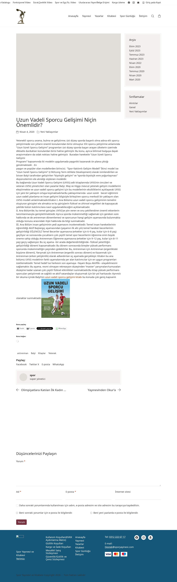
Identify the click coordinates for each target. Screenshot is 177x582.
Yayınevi (79, 540)
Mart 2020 (134, 79)
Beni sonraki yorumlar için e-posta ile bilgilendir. (45, 512)
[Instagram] (134, 3)
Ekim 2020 (134, 67)
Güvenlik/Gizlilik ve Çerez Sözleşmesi (56, 558)
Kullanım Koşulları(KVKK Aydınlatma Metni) (59, 538)
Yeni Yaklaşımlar (49, 131)
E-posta (71, 491)
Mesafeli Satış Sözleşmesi (53, 552)
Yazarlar (79, 544)
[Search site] (152, 16)
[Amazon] (150, 537)
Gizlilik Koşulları (54, 543)
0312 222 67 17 (117, 536)
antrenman (22, 353)
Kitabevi (79, 547)
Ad (18, 491)
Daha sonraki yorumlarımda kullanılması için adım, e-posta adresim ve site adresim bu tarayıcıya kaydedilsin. (79, 505)
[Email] (138, 3)
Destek (108, 547)
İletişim (79, 554)
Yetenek (52, 353)
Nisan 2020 (135, 75)
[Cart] (159, 16)
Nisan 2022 (135, 62)
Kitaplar (42, 353)
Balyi (33, 353)
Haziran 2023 (136, 58)
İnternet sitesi (123, 491)
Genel (132, 107)
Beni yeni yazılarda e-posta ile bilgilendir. (115, 512)
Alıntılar (133, 103)
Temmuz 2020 (136, 71)
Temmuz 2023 (136, 54)
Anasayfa (80, 537)
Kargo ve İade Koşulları (58, 547)
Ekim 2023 (134, 46)
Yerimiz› (20, 558)
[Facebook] (129, 3)
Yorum (20, 461)
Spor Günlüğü (82, 551)
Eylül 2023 (134, 50)
